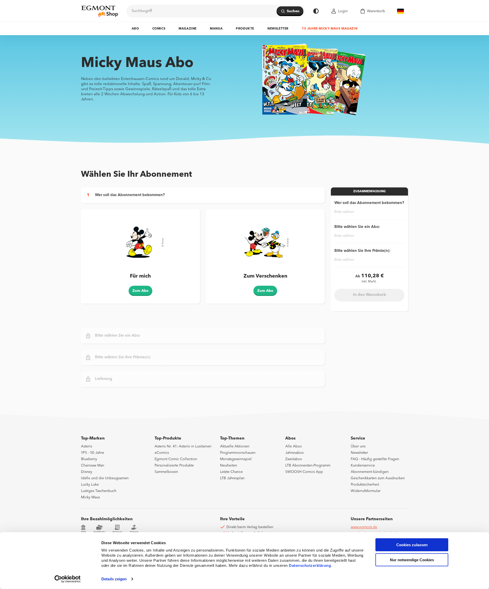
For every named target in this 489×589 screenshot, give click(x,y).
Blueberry (89, 459)
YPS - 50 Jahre (92, 453)
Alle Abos (293, 446)
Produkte (245, 28)
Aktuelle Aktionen (234, 446)
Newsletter (278, 28)
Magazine (188, 28)
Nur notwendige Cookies (412, 560)
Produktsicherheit (365, 484)
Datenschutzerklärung (310, 565)
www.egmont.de (364, 527)
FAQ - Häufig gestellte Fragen (375, 459)
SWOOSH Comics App (304, 472)
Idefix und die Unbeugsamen (105, 478)
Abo (135, 28)
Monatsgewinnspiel (236, 459)
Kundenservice (363, 465)
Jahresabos (294, 453)
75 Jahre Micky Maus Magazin (329, 28)
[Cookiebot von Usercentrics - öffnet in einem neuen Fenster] (67, 579)
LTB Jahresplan (232, 478)
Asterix (86, 446)
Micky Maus (90, 497)
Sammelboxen (166, 472)
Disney (86, 472)
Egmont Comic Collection (176, 459)
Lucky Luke (90, 484)
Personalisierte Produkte (174, 465)
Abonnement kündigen (370, 472)
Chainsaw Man (92, 465)
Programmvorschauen (237, 453)
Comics (159, 28)
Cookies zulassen (412, 545)
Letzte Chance (231, 472)
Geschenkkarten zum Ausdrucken (378, 478)
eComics (162, 453)
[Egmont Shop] (99, 11)
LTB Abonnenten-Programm (307, 465)
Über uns (358, 446)
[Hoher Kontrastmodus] (316, 11)
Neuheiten (228, 465)
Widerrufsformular (366, 491)
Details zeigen (114, 579)
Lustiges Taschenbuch (98, 491)
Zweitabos (293, 459)
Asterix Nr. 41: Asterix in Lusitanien (183, 446)
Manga (216, 28)
